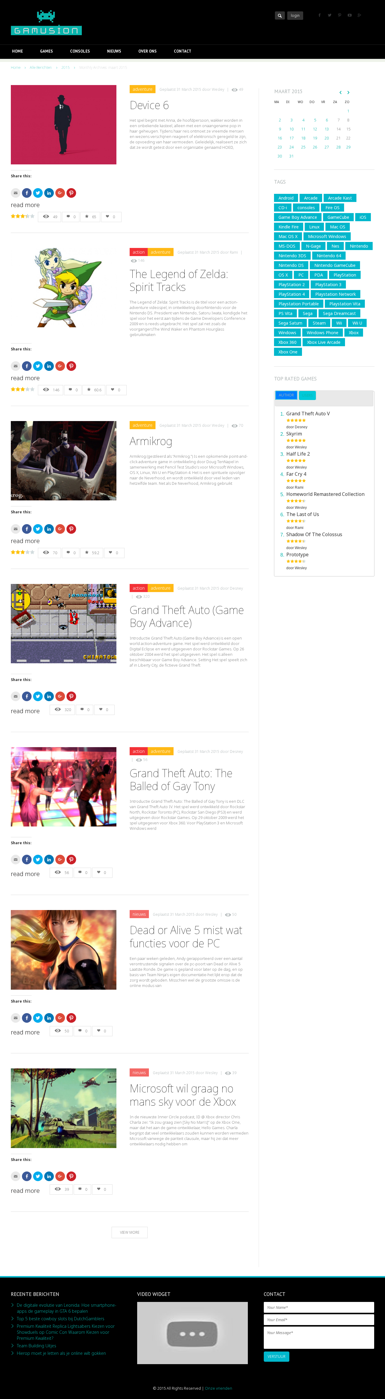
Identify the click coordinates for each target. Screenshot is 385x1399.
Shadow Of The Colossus (314, 534)
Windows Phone (322, 332)
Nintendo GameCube (335, 265)
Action (139, 252)
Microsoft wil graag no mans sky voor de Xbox (183, 1095)
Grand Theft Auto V (308, 413)
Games (46, 51)
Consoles (80, 51)
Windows (287, 332)
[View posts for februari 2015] (340, 92)
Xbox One (288, 352)
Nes (335, 246)
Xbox (354, 332)
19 (315, 138)
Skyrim (294, 433)
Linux (314, 227)
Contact (182, 51)
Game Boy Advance (298, 217)
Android (286, 198)
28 (338, 147)
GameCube (338, 217)
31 (291, 156)
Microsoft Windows (327, 236)
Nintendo (359, 246)
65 (94, 216)
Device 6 (149, 105)
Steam (319, 323)
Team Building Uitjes (36, 1346)
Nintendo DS (291, 265)
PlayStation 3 (328, 284)
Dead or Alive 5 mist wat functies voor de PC (186, 936)
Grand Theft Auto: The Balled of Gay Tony (181, 779)
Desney (236, 588)
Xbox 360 (288, 342)
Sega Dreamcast (339, 313)
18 (303, 138)
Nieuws (114, 51)
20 (327, 138)
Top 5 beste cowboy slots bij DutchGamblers (60, 1318)
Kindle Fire (289, 227)
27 (327, 147)
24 (291, 147)
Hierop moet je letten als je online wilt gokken (61, 1353)
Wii (339, 323)
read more (25, 205)
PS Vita (285, 313)
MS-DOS (287, 246)
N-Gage (313, 246)
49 (241, 89)
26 (315, 147)
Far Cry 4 (296, 474)
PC (301, 275)
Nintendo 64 (329, 255)
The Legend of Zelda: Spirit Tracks (179, 280)
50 (234, 914)
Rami (234, 252)
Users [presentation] (307, 395)
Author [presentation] (286, 395)
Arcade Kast (340, 198)
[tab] (286, 395)
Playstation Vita (344, 304)
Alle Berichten (41, 67)
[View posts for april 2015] (348, 92)
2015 (65, 67)
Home (17, 51)
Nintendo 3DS (292, 255)
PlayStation (345, 275)
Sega (308, 313)
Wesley (218, 89)
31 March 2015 (189, 89)
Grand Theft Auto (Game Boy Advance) (187, 616)
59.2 (95, 552)
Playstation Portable (299, 304)
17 (291, 138)
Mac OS (337, 227)
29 (348, 147)
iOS (363, 217)
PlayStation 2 (292, 284)
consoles (306, 207)
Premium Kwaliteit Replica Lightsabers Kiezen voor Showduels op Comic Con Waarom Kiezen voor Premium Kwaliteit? (66, 1332)
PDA (318, 275)
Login (295, 15)
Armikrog (151, 441)
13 (327, 129)
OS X (283, 275)
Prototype (297, 554)
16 (280, 138)
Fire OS (332, 207)
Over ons (147, 51)
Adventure (142, 89)
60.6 (97, 390)
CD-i (283, 207)
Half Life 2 (298, 454)
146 (141, 260)
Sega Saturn (290, 323)
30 (280, 156)
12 (315, 129)
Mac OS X (288, 236)
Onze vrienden (218, 1388)
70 (241, 425)
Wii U (357, 323)
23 (280, 147)
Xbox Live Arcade (323, 342)
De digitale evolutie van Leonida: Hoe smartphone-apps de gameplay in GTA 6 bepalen (66, 1308)
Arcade (311, 198)
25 (303, 147)
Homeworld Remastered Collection (325, 494)
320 (146, 596)
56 (145, 759)
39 (234, 1072)
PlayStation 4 (292, 294)
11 (303, 129)
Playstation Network (335, 294)
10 (291, 129)
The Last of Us (302, 514)
